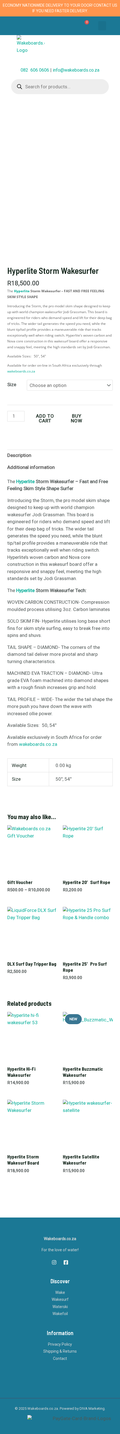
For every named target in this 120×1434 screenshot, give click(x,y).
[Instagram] (54, 1262)
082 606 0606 (35, 70)
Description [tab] (19, 455)
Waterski (60, 1306)
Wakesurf (60, 1299)
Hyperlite (22, 291)
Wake (60, 1292)
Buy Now (76, 418)
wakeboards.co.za (21, 371)
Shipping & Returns (60, 1351)
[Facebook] (65, 1262)
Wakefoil (60, 1313)
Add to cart (45, 418)
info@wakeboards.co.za (76, 70)
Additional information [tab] (31, 467)
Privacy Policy (60, 1344)
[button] (102, 25)
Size (11, 384)
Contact (60, 1358)
